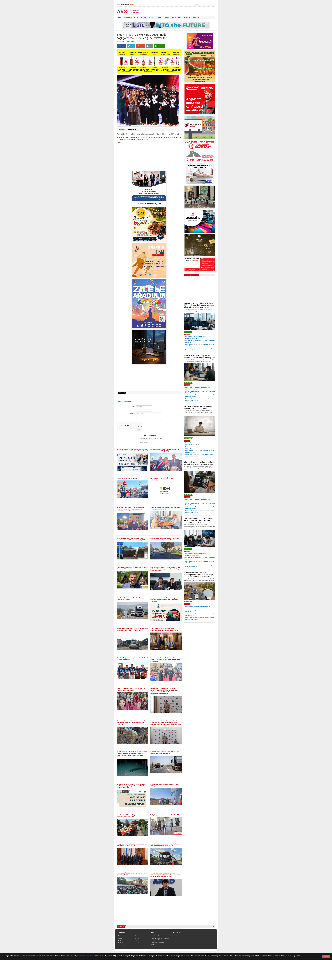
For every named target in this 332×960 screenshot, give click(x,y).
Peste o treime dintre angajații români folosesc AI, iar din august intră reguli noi (199, 357)
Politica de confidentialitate (157, 942)
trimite (138, 429)
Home (119, 17)
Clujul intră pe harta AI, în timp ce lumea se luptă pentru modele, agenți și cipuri (199, 463)
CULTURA (166, 17)
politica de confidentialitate (84, 956)
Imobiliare (196, 17)
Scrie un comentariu (144, 442)
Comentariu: (131, 413)
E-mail (133, 410)
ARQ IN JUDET (176, 17)
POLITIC (143, 17)
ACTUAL (151, 17)
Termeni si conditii (155, 936)
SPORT (159, 17)
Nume (133, 406)
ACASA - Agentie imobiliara (124, 945)
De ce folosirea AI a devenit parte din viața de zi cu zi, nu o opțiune (198, 407)
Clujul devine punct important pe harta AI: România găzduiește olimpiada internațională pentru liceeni (198, 520)
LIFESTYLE (187, 17)
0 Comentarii (132, 41)
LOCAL (136, 17)
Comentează (122, 129)
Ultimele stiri (128, 17)
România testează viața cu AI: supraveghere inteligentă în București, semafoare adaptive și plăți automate (198, 575)
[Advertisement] (149, 157)
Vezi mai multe (211, 926)
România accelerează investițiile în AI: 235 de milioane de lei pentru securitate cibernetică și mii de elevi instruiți (199, 305)
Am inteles (326, 956)
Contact (153, 944)
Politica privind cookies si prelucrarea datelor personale (160, 939)
